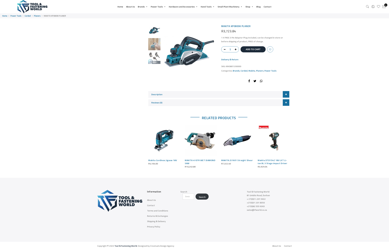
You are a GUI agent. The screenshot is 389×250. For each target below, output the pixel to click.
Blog (258, 6)
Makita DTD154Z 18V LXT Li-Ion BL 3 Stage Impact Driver (272, 162)
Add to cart (253, 49)
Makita (251, 70)
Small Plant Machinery (228, 6)
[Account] (373, 6)
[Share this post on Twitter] (254, 81)
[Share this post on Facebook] (249, 81)
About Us (130, 6)
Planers (37, 15)
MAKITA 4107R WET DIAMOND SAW (200, 162)
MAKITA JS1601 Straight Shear (237, 160)
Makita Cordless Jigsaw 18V (162, 160)
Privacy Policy (153, 226)
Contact (267, 6)
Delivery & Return (229, 59)
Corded (28, 15)
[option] (189, 51)
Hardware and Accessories (182, 6)
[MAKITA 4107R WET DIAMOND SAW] (200, 140)
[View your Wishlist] (378, 6)
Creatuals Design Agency (162, 245)
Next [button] (211, 51)
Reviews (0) (156, 102)
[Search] (367, 6)
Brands (141, 6)
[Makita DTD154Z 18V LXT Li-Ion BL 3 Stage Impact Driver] (273, 140)
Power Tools (157, 6)
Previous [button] (169, 51)
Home (120, 6)
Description (156, 94)
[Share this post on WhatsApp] (261, 81)
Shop (247, 6)
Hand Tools (206, 6)
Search (183, 191)
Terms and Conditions (157, 210)
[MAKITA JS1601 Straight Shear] (237, 140)
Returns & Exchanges (157, 216)
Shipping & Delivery (156, 221)
